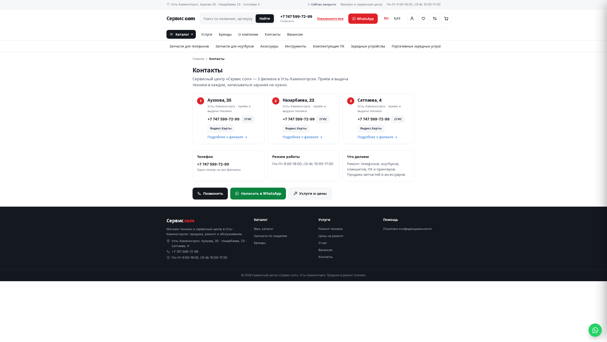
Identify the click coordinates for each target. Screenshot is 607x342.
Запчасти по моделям (270, 236)
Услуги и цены (313, 193)
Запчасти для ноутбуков (235, 46)
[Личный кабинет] (412, 19)
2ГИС (248, 119)
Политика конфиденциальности (407, 229)
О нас (322, 243)
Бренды (225, 34)
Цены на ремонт (330, 236)
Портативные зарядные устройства (420, 46)
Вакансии (295, 34)
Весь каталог (263, 229)
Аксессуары (269, 46)
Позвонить (213, 193)
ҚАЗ (397, 18)
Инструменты (295, 46)
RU (386, 18)
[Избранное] (423, 19)
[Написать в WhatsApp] (595, 330)
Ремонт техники (330, 229)
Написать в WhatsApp (261, 193)
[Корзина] (446, 19)
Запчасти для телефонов (189, 46)
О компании (248, 34)
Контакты (273, 34)
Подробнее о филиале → (227, 137)
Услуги (206, 34)
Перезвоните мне (330, 18)
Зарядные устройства (368, 46)
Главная (198, 59)
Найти (264, 18)
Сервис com (180, 18)
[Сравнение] (435, 19)
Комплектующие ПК (328, 46)
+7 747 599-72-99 (296, 18)
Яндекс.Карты (221, 128)
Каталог (184, 34)
